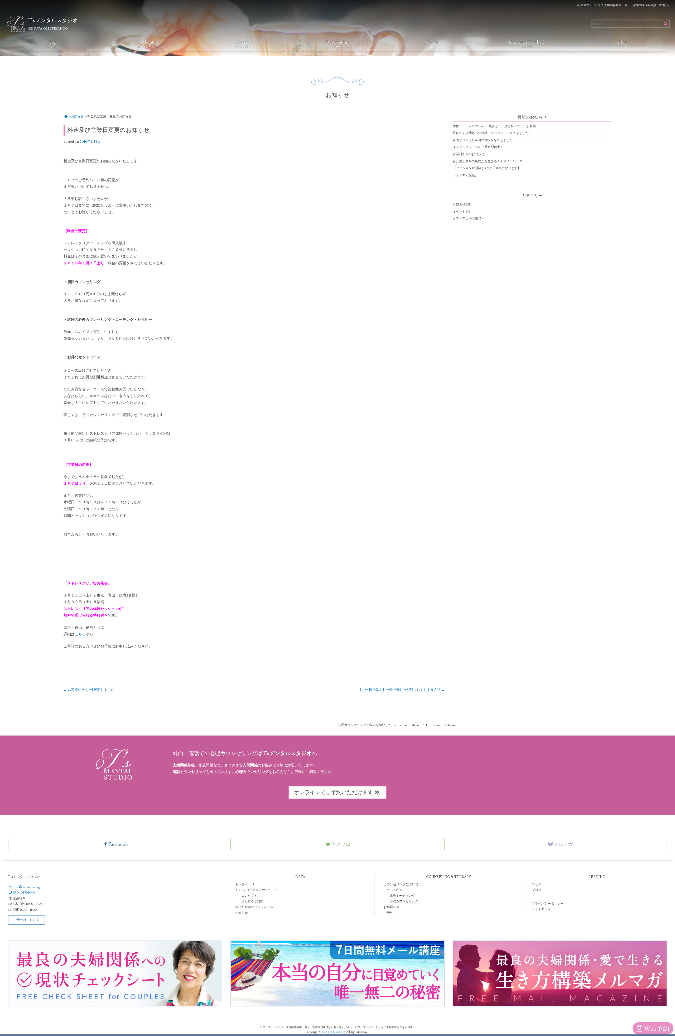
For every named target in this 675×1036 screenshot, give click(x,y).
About (147, 44)
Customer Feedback (527, 44)
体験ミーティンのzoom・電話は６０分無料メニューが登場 (494, 126)
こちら (80, 634)
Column (432, 44)
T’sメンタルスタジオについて (256, 890)
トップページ (244, 884)
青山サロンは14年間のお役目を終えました (483, 140)
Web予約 (656, 1029)
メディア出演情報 (465, 219)
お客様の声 (391, 907)
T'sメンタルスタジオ (333, 1032)
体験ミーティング (402, 896)
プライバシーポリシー (547, 904)
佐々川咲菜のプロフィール (254, 907)
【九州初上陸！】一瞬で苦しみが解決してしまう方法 (401, 690)
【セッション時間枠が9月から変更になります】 (487, 168)
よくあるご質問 (252, 901)
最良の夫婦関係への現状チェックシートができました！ (492, 133)
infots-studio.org (26, 887)
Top (53, 44)
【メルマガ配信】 (465, 175)
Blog (622, 44)
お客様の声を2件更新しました (89, 690)
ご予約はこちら (25, 920)
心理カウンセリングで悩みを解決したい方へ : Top (373, 725)
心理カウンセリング (404, 901)
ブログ (536, 890)
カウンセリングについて (401, 884)
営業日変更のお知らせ (468, 154)
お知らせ (77, 116)
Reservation (337, 44)
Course (242, 44)
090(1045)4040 (24, 893)
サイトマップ (541, 909)
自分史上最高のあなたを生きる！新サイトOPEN (487, 161)
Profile (426, 725)
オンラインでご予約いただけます (333, 792)
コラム (536, 884)
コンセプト (249, 896)
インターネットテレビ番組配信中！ (478, 147)
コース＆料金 (393, 890)
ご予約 (388, 913)
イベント (459, 212)
